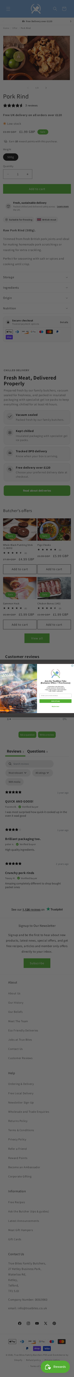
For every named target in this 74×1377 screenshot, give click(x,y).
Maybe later (55, 706)
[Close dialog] (72, 666)
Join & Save (55, 701)
